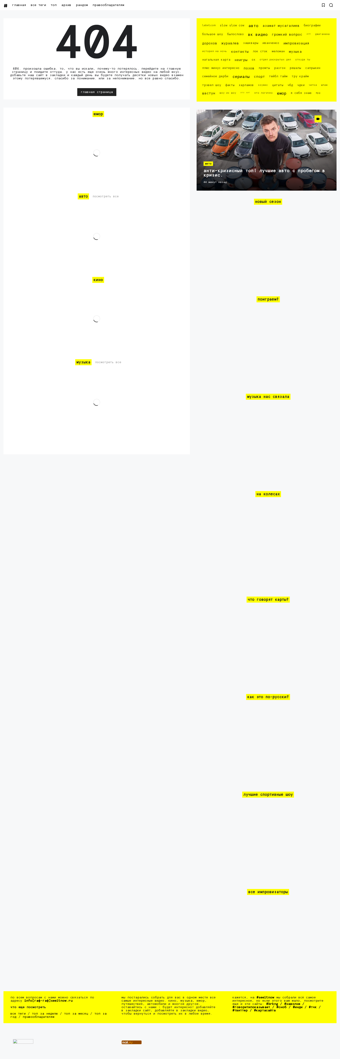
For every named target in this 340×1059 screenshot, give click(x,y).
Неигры (241, 60)
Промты (264, 68)
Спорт (259, 76)
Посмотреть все (106, 196)
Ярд (317, 93)
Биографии (312, 25)
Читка (313, 85)
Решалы (295, 68)
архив (66, 5)
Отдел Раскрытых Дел (275, 59)
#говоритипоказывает (251, 1007)
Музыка (295, 51)
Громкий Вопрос (287, 34)
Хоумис (263, 85)
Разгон (279, 68)
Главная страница (97, 92)
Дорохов (209, 43)
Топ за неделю (45, 1013)
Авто (253, 26)
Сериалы (241, 77)
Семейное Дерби (215, 76)
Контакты (240, 51)
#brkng (272, 1004)
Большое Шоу (212, 34)
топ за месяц (76, 1013)
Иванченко (271, 43)
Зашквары (250, 43)
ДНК (308, 34)
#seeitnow (265, 997)
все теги (38, 5)
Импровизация (296, 43)
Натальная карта (216, 59)
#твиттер (240, 1010)
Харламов (246, 85)
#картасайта (265, 1010)
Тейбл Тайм (278, 76)
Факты (230, 85)
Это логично (263, 93)
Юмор (281, 94)
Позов (249, 68)
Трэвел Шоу (211, 85)
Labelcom (209, 25)
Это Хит (245, 92)
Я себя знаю (301, 93)
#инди (298, 1007)
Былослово (235, 34)
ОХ (253, 59)
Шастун (208, 93)
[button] (323, 5)
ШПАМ (324, 85)
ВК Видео (258, 35)
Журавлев (230, 43)
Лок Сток (260, 51)
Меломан (278, 51)
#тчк (313, 1007)
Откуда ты (302, 59)
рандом (82, 5)
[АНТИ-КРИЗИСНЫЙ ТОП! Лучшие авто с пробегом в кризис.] (267, 150)
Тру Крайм (300, 76)
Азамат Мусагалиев (281, 26)
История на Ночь (214, 51)
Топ (54, 5)
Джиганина (322, 34)
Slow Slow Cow (232, 25)
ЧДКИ (301, 85)
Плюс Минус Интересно (220, 68)
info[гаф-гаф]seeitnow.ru (48, 1000)
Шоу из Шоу (227, 93)
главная (19, 5)
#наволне (292, 1004)
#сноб (281, 1007)
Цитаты (277, 85)
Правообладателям (108, 5)
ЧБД (290, 85)
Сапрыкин (312, 68)
